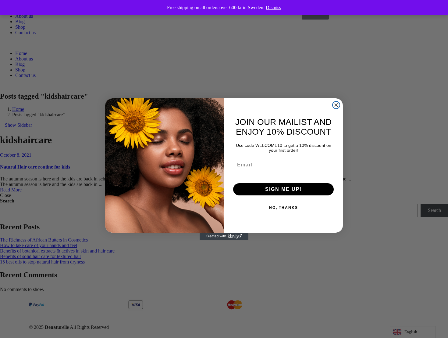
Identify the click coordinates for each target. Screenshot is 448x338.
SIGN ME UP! (283, 189)
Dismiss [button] (273, 7)
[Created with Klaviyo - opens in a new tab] (224, 236)
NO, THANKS (283, 207)
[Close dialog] (336, 105)
